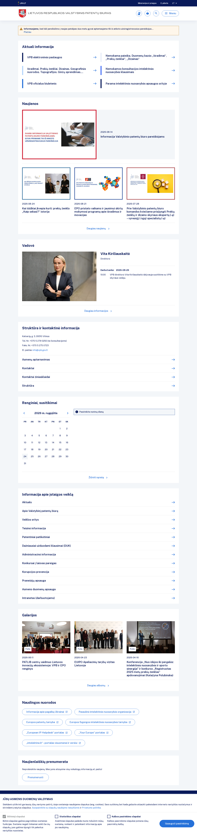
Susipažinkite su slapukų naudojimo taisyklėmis (55, 807)
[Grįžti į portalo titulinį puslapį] (22, 3)
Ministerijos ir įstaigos (147, 3)
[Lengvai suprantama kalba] (147, 13)
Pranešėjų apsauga (34, 580)
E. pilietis (164, 3)
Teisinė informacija (34, 528)
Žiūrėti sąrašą (96, 477)
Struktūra (28, 385)
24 (25, 456)
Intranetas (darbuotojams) (38, 598)
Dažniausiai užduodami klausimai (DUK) (46, 545)
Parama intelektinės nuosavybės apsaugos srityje (136, 83)
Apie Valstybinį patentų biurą (40, 511)
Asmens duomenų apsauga (39, 589)
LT (173, 3)
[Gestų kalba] (139, 13)
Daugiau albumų (96, 685)
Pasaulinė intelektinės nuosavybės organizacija (105, 711)
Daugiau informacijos (96, 310)
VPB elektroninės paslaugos (44, 57)
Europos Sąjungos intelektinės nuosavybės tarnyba (98, 722)
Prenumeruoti (35, 777)
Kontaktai (28, 368)
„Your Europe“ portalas (92, 732)
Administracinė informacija (39, 554)
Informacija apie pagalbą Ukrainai (45, 711)
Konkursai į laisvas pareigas (39, 563)
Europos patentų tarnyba (40, 722)
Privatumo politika (91, 807)
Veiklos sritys (30, 519)
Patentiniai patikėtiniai (36, 537)
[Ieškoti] (156, 13)
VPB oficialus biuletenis (41, 83)
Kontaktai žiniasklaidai (36, 377)
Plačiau (27, 32)
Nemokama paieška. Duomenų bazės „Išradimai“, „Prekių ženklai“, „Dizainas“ (136, 57)
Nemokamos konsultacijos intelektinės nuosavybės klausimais (130, 70)
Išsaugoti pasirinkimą (177, 823)
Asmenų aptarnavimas (36, 359)
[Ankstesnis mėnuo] (24, 413)
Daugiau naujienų (96, 228)
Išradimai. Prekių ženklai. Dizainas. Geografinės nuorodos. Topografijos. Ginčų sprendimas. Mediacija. (56, 70)
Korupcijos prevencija (35, 572)
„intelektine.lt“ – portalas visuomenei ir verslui (51, 742)
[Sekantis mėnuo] (68, 413)
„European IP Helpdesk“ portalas (45, 732)
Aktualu (27, 502)
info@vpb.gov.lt (40, 350)
